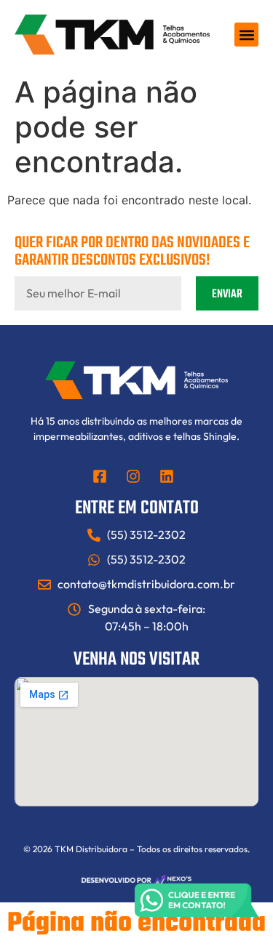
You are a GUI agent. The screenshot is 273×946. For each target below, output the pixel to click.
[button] (246, 35)
